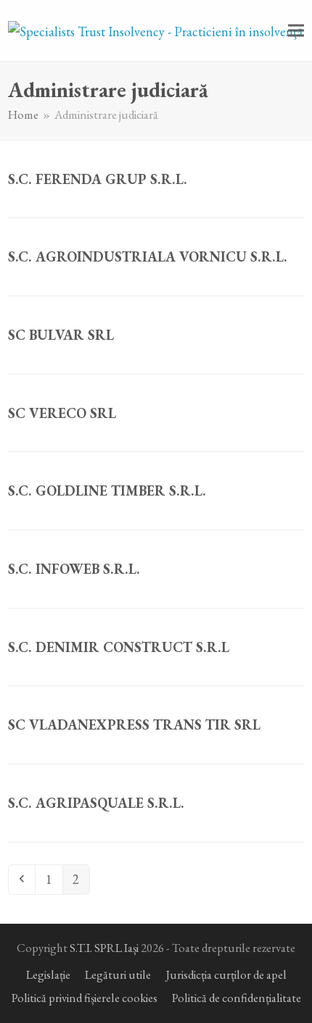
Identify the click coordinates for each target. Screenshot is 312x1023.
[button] (296, 31)
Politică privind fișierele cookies (84, 998)
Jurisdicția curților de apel (226, 974)
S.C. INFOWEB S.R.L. (74, 568)
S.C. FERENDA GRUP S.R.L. (97, 179)
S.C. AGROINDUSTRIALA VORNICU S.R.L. (147, 256)
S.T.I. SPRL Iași (104, 948)
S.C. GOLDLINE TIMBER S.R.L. (107, 490)
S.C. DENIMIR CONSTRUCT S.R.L (118, 647)
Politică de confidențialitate (236, 998)
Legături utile (118, 974)
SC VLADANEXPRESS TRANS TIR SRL (134, 724)
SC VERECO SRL (62, 413)
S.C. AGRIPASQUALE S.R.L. (96, 802)
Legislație (48, 974)
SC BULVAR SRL (61, 334)
